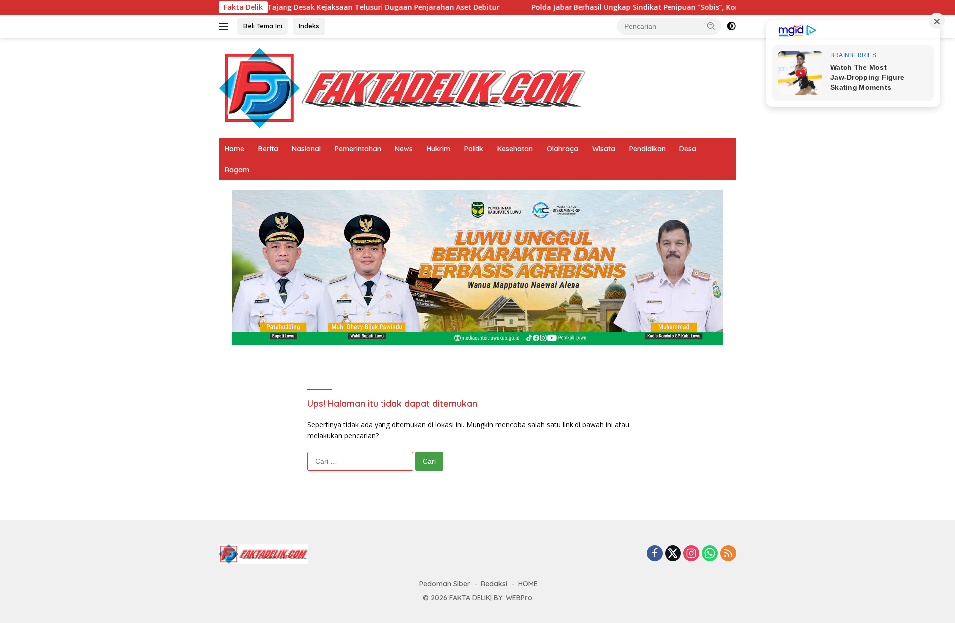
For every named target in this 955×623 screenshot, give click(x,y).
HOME (528, 583)
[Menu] (225, 26)
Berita (268, 148)
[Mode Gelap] (731, 26)
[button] (711, 26)
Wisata (603, 148)
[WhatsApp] (710, 554)
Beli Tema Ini (262, 26)
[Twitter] (673, 554)
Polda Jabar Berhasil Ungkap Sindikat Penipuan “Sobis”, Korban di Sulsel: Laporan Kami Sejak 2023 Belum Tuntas (695, 7)
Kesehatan (515, 148)
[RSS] (728, 554)
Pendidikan (647, 148)
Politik (473, 148)
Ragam (237, 169)
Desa (687, 148)
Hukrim (438, 148)
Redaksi (494, 583)
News (404, 148)
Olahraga (562, 148)
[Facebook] (655, 554)
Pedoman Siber (444, 583)
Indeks (309, 26)
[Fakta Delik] (402, 87)
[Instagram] (691, 554)
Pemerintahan (358, 148)
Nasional (306, 148)
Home (234, 148)
